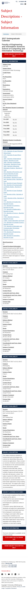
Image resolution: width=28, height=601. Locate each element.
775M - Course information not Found (14, 220)
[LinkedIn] (15, 574)
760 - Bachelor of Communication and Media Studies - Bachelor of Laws (13, 186)
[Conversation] (18, 574)
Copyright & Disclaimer (11, 588)
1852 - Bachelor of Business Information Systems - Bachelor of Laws (13, 168)
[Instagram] (12, 574)
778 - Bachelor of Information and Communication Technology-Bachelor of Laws (13, 228)
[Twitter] (5, 574)
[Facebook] (2, 574)
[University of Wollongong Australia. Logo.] (6, 3)
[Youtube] (8, 574)
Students (22, 1)
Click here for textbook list (14, 538)
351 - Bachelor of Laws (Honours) (13, 183)
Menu (22, 4)
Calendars (6, 34)
